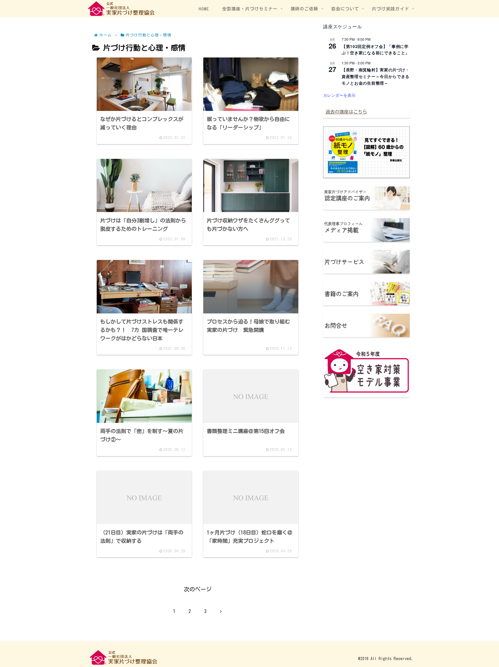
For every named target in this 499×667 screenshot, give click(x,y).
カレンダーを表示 (339, 95)
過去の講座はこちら (346, 111)
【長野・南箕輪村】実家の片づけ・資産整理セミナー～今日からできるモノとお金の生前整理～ (375, 76)
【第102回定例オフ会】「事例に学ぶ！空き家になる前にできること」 (375, 49)
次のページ (197, 589)
